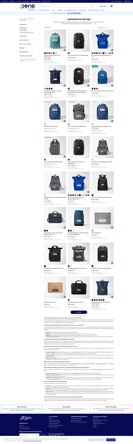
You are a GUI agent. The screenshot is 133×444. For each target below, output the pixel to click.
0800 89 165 (4, 1)
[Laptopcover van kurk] (55, 287)
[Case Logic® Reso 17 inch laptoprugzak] (79, 41)
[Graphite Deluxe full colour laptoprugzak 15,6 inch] (55, 183)
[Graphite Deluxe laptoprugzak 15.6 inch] (103, 147)
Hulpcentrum (12, 1)
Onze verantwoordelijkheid (54, 422)
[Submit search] (91, 6)
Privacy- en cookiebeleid (54, 420)
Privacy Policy (26, 441)
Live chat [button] (19, 1)
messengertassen (99, 363)
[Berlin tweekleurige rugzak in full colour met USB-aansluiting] (79, 218)
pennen (50, 379)
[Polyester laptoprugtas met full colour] (103, 183)
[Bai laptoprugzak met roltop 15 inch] (79, 254)
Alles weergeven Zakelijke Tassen (26, 32)
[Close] (130, 436)
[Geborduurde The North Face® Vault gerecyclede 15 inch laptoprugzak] (79, 76)
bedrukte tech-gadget (77, 373)
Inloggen (104, 6)
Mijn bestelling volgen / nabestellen (100, 420)
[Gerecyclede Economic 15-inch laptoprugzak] (55, 41)
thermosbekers (55, 379)
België (128, 1)
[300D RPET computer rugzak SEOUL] (103, 254)
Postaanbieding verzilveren (99, 423)
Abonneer (43, 435)
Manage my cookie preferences (96, 439)
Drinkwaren (59, 10)
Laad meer (78, 312)
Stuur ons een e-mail (23, 427)
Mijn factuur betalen (35, 1)
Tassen (53, 10)
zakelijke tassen (78, 363)
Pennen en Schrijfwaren (44, 10)
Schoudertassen (22, 27)
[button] (32, 9)
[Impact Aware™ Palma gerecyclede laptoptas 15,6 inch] (55, 218)
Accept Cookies (111, 439)
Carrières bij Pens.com (53, 427)
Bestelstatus (26, 1)
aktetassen (92, 363)
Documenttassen (23, 30)
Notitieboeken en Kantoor (71, 10)
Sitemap (95, 425)
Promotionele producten (76, 418)
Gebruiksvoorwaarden (53, 423)
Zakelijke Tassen (31, 18)
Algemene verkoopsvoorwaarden (56, 425)
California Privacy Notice (36, 441)
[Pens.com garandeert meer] (25, 418)
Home (20, 18)
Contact (95, 427)
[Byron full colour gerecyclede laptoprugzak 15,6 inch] (79, 183)
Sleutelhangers (82, 10)
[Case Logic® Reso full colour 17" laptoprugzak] (79, 147)
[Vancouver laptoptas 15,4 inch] (79, 287)
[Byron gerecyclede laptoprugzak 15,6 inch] (103, 41)
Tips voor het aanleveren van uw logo (79, 422)
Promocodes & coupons (76, 420)
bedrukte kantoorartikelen (97, 369)
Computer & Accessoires (94, 10)
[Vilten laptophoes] (103, 218)
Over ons (51, 418)
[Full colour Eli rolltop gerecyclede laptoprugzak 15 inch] (55, 76)
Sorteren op (100, 27)
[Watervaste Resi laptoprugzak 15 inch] (55, 254)
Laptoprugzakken (23, 29)
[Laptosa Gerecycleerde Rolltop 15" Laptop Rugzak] (103, 287)
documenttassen (85, 363)
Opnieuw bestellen (46, 1)
